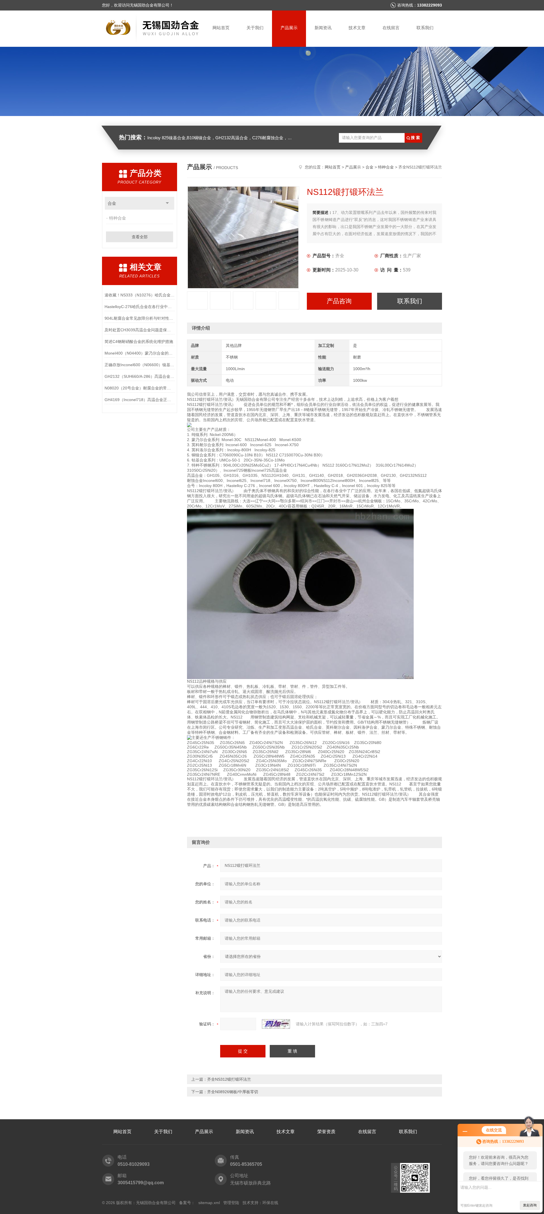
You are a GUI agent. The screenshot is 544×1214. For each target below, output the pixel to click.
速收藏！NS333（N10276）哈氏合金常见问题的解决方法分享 (140, 295)
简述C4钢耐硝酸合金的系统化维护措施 (139, 341)
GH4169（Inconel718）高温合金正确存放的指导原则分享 (140, 399)
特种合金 (117, 218)
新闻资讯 (323, 27)
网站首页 (221, 27)
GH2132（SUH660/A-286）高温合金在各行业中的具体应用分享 (140, 376)
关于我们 (255, 27)
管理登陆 (231, 1202)
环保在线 (270, 1202)
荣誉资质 (326, 1131)
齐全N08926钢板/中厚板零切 (232, 1091)
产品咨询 (339, 301)
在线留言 (391, 27)
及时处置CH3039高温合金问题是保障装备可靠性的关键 (140, 330)
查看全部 (140, 237)
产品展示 (289, 27)
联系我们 (425, 27)
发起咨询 (530, 1205)
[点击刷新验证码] (276, 1024)
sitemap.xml (209, 1202)
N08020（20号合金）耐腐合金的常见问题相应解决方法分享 (140, 388)
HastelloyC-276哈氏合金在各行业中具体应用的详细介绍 (140, 306)
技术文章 (357, 27)
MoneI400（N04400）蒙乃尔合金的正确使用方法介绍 (140, 353)
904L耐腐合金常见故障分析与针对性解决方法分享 (140, 318)
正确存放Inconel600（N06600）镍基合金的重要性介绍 (140, 364)
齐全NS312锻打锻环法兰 (229, 1079)
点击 (167, 203)
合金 (112, 203)
